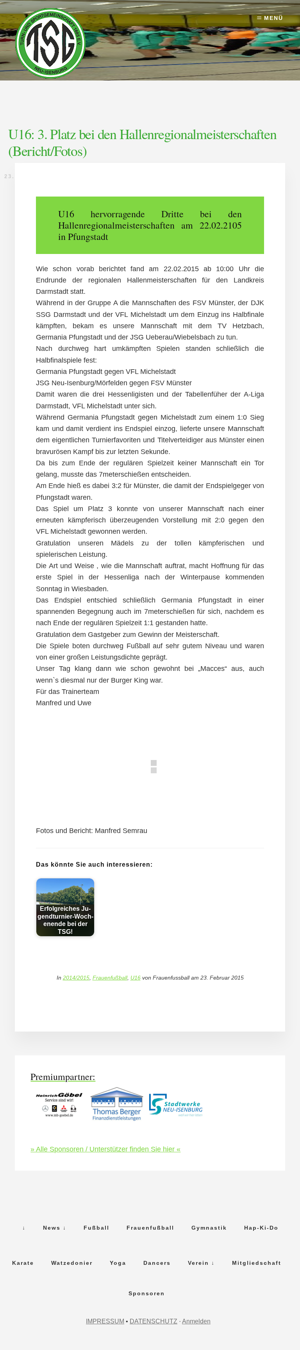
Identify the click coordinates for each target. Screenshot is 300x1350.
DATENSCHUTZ (153, 1321)
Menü (273, 18)
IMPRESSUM (105, 1321)
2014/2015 (76, 978)
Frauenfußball (110, 978)
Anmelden (196, 1321)
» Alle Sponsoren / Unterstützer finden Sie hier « (105, 1149)
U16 (135, 978)
